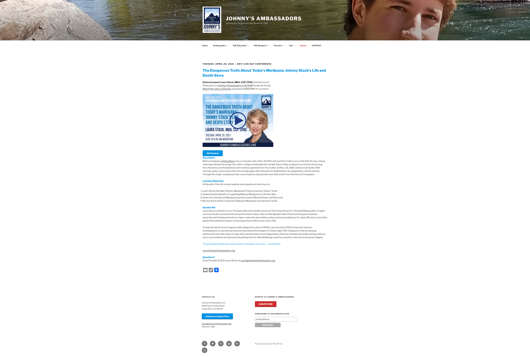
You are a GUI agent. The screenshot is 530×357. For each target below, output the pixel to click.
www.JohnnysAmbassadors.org (219, 250)
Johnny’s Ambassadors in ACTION (235, 85)
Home (205, 45)
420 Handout (212, 153)
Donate (303, 45)
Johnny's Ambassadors (264, 18)
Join (291, 45)
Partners (278, 45)
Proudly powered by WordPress (269, 343)
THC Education (239, 45)
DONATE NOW (266, 304)
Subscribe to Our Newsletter (272, 314)
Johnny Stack (228, 161)
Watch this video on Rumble (217, 89)
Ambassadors (219, 45)
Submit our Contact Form (217, 316)
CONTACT (316, 45)
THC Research (260, 45)
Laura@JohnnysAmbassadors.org (258, 260)
